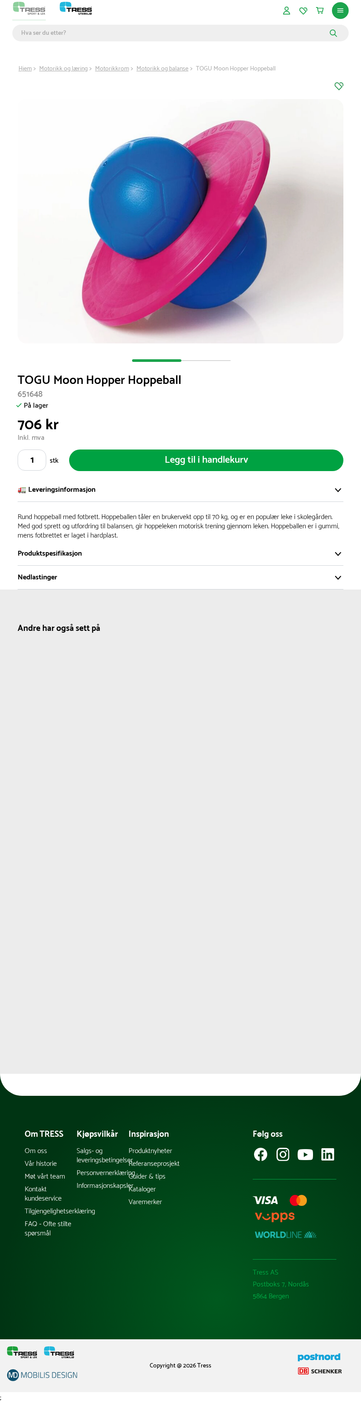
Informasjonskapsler (103, 1185)
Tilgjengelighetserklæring (51, 1211)
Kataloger (142, 1189)
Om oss (36, 1151)
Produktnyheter (150, 1151)
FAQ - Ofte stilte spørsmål (48, 1229)
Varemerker (145, 1202)
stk (54, 461)
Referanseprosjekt (154, 1163)
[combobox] (174, 33)
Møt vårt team (45, 1176)
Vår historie (41, 1163)
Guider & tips (147, 1176)
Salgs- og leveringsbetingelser (103, 1155)
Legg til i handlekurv (206, 460)
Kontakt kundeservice (43, 1194)
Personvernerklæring (103, 1173)
